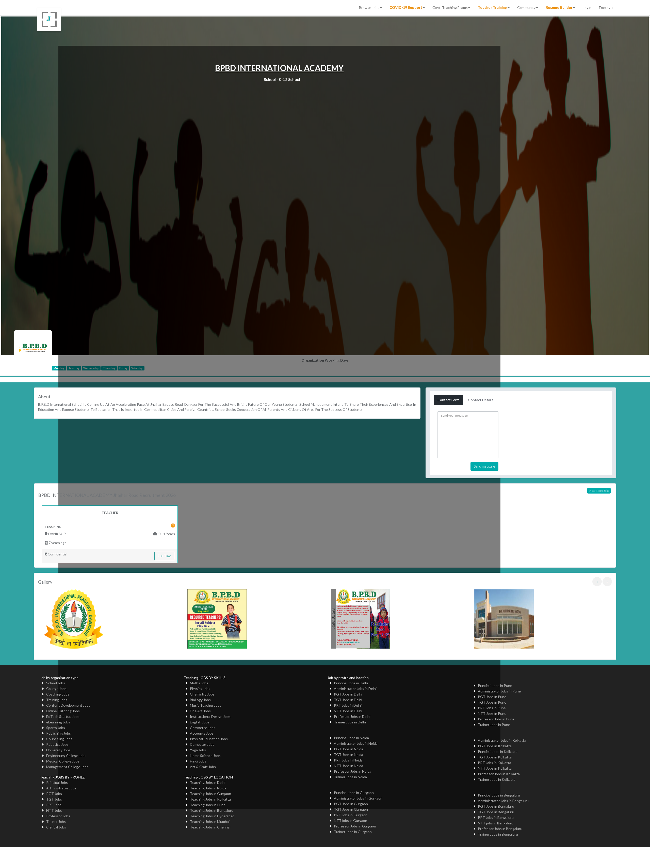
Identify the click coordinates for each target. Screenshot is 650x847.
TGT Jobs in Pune (492, 702)
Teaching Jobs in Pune (207, 805)
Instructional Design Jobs (210, 716)
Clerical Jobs (56, 827)
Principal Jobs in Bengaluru (499, 795)
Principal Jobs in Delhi (351, 683)
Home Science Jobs (205, 755)
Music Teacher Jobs (205, 705)
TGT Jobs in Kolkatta (495, 757)
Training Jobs (56, 700)
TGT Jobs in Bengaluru (496, 812)
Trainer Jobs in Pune (494, 724)
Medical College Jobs (62, 761)
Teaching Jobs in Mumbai (210, 821)
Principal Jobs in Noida (351, 738)
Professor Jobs (58, 816)
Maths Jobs (199, 683)
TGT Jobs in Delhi (348, 700)
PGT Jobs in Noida (348, 749)
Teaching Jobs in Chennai (210, 827)
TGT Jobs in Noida (348, 754)
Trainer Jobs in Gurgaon (353, 831)
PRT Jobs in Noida (348, 760)
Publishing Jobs (58, 733)
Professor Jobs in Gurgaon (355, 826)
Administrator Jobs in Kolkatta (502, 740)
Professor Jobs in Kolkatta (499, 774)
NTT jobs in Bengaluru (495, 823)
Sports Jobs (55, 727)
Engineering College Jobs (66, 755)
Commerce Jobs (202, 727)
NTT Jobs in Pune (492, 713)
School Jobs (55, 683)
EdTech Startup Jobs (62, 716)
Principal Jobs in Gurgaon (354, 792)
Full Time (165, 556)
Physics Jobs (200, 688)
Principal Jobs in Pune (495, 685)
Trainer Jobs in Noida (350, 777)
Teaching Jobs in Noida (208, 788)
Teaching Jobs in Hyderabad (212, 816)
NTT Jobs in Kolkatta (495, 768)
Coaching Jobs (57, 694)
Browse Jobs (369, 7)
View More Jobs (599, 491)
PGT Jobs (54, 793)
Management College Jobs (67, 767)
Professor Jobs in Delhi (352, 716)
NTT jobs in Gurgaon (350, 820)
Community (526, 7)
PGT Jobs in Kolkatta (495, 746)
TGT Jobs (54, 799)
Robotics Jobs (57, 744)
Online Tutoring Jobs (63, 711)
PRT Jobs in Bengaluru (496, 817)
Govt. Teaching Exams (450, 7)
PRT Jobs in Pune (492, 708)
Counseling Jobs (59, 739)
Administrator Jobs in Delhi (355, 688)
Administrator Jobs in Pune (499, 691)
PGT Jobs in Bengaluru (496, 806)
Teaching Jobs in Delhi (207, 782)
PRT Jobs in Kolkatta (494, 762)
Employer (606, 7)
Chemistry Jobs (202, 694)
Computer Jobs (202, 744)
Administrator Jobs (61, 788)
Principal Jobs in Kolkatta (497, 751)
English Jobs (199, 722)
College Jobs (56, 688)
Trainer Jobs (56, 821)
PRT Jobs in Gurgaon (350, 815)
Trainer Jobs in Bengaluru (498, 834)
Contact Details (480, 400)
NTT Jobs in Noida (348, 766)
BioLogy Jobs (200, 700)
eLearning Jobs (58, 722)
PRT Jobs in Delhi (348, 705)
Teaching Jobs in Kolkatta (210, 799)
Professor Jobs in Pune (496, 719)
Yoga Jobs (198, 750)
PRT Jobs (53, 805)
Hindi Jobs (198, 761)
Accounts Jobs (202, 733)
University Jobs (58, 750)
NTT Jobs (54, 810)
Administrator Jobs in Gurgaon (358, 798)
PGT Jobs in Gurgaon (351, 804)
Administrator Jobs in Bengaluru (503, 801)
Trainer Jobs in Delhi (350, 722)
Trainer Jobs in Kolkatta (496, 779)
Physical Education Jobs (209, 739)
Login (587, 7)
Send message (484, 466)
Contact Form (448, 400)
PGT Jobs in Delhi (348, 694)
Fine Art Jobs (200, 711)
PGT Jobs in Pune (492, 696)
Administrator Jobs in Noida (356, 743)
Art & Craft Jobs (203, 767)
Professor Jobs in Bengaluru (500, 828)
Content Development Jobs (68, 705)
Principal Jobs (57, 782)
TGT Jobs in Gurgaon (351, 809)
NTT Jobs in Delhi (348, 711)
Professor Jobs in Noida (352, 771)
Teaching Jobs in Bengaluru (211, 810)
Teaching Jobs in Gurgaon (210, 793)
